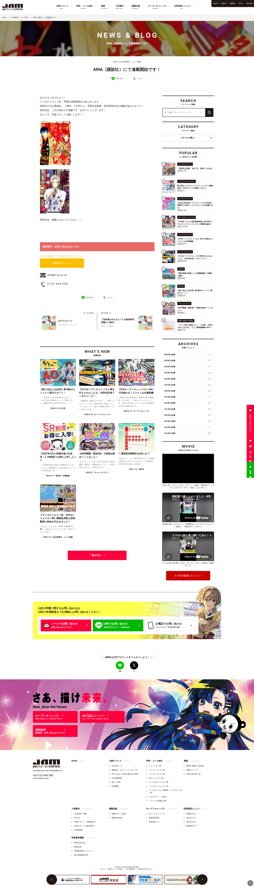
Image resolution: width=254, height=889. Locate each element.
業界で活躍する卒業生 (195, 766)
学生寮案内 (78, 830)
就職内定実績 (117, 818)
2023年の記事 (187, 373)
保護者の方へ (191, 826)
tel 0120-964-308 (43, 775)
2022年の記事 (187, 379)
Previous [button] (51, 879)
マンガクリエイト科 (157, 774)
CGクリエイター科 (156, 778)
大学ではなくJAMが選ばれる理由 (125, 774)
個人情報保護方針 (81, 855)
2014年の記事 (187, 427)
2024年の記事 (187, 367)
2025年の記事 (187, 361)
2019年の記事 (187, 397)
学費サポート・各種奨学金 (84, 822)
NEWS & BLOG (79, 843)
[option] (72, 879)
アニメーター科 (155, 766)
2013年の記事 (187, 433)
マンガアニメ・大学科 (158, 797)
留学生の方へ (191, 822)
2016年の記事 (187, 415)
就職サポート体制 (119, 814)
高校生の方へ (191, 814)
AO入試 (77, 818)
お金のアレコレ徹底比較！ (84, 826)
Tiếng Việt (249, 3)
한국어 (241, 3)
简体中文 (224, 3)
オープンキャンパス (157, 814)
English (215, 3)
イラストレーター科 (157, 770)
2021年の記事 (187, 385)
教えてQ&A (116, 782)
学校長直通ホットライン (83, 851)
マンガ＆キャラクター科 (158, 782)
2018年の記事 (187, 403)
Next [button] (202, 879)
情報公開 (77, 847)
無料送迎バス (154, 822)
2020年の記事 (187, 391)
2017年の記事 (187, 409)
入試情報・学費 (80, 814)
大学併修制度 (117, 778)
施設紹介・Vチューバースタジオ (124, 770)
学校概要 (115, 786)
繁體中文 (233, 3)
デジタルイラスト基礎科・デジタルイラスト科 (165, 791)
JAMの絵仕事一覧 (193, 774)
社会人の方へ (191, 818)
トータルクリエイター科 (158, 786)
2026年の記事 (187, 355)
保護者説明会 (154, 818)
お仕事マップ (117, 766)
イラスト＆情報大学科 (158, 801)
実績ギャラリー (192, 770)
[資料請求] (250, 441)
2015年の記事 (187, 421)
